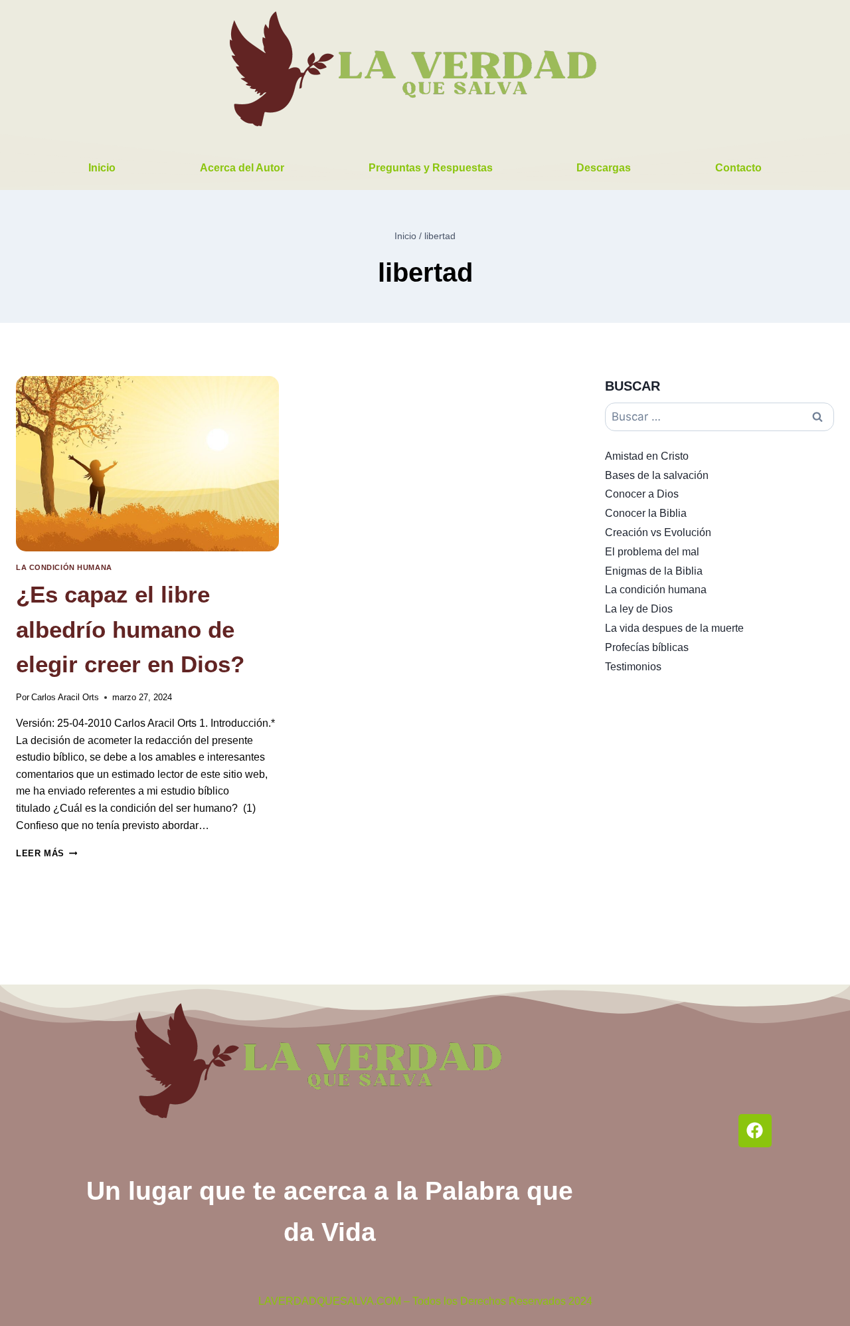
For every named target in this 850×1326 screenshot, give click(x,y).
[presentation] (147, 463)
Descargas (603, 167)
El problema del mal (652, 551)
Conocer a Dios (642, 494)
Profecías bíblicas (647, 647)
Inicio (102, 167)
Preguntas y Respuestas (431, 167)
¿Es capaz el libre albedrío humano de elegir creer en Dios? (130, 629)
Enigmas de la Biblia (654, 571)
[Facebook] (755, 1130)
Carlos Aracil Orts (65, 697)
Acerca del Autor (242, 167)
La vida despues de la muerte (674, 628)
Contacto (738, 167)
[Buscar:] (719, 417)
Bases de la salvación (657, 475)
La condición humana (64, 567)
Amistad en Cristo (647, 456)
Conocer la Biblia (646, 513)
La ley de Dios (639, 609)
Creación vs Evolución (658, 532)
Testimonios (633, 666)
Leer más (46, 853)
